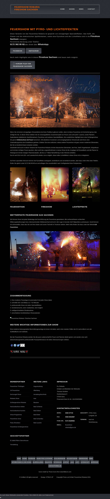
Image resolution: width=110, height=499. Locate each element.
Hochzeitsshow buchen (17, 410)
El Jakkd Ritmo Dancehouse (19, 440)
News (81, 9)
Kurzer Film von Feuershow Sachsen (22, 65)
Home (62, 9)
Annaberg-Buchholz (40, 394)
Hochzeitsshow (72, 458)
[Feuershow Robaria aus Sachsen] (14, 353)
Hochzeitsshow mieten (17, 406)
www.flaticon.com (65, 472)
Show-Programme (16, 414)
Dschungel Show (15, 394)
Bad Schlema (38, 406)
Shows (72, 9)
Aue (35, 398)
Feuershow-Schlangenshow (19, 427)
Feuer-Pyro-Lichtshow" (45, 458)
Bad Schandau (38, 418)
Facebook (17, 51)
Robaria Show (14, 398)
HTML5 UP (49, 477)
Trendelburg (14, 444)
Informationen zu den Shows (21, 462)
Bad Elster (37, 414)
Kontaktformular (55, 466)
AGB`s (77, 462)
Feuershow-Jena (15, 418)
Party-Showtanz (15, 423)
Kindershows (83, 458)
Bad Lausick (38, 423)
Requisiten (48, 462)
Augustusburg (38, 386)
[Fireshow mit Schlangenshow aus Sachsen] (24, 353)
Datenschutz (85, 462)
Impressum (94, 462)
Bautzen (36, 402)
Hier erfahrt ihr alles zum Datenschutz (41, 495)
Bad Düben (37, 410)
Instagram (34, 51)
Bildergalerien (38, 462)
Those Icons (53, 472)
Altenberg (37, 390)
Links (72, 462)
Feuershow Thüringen (17, 386)
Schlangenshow (59, 458)
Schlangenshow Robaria (18, 402)
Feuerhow (31, 458)
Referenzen (58, 462)
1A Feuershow (14, 390)
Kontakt (91, 9)
